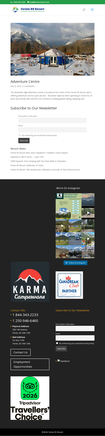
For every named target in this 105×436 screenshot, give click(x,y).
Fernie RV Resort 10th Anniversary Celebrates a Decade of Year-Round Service (45, 169)
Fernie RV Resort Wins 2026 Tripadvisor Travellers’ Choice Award (39, 152)
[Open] (68, 206)
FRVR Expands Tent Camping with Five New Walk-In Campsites (38, 161)
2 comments (29, 86)
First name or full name (27, 116)
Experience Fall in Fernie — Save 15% (27, 157)
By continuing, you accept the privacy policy (39, 135)
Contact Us (21, 352)
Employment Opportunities (23, 364)
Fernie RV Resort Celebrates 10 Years (27, 165)
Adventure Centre (25, 81)
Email (20, 125)
